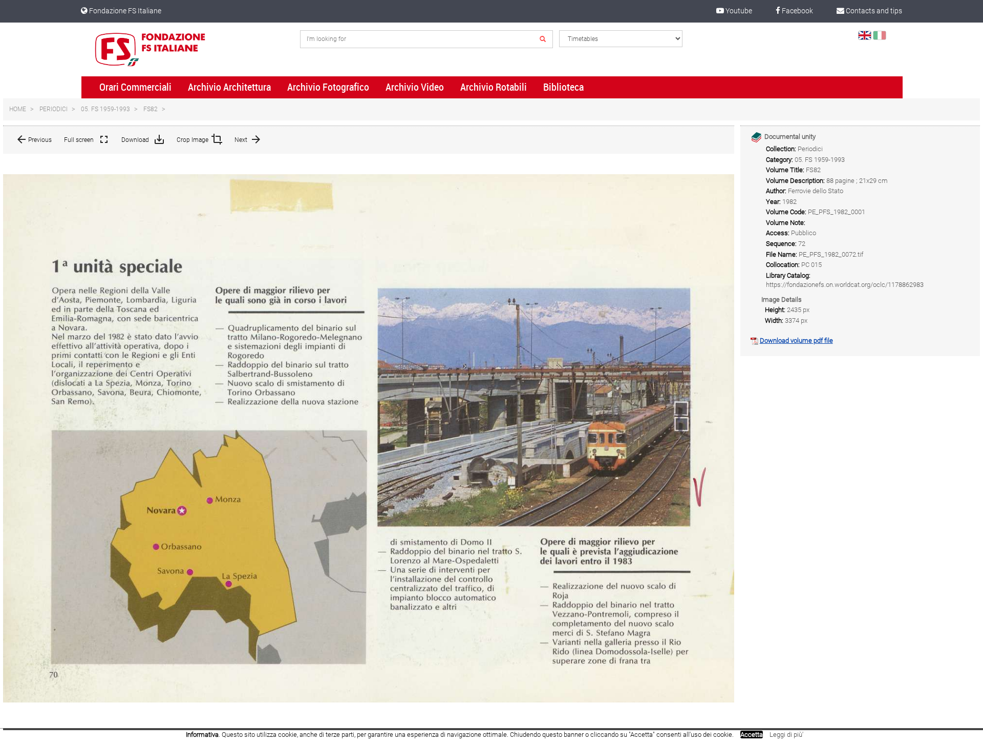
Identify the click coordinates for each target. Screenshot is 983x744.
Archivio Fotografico (328, 87)
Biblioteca (563, 87)
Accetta (751, 734)
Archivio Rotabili (493, 87)
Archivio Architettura (229, 87)
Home (17, 109)
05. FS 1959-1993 (105, 109)
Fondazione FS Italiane (124, 11)
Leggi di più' (786, 734)
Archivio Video (415, 87)
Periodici (53, 109)
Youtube (738, 11)
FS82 (150, 109)
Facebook (796, 11)
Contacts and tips (873, 11)
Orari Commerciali (135, 87)
